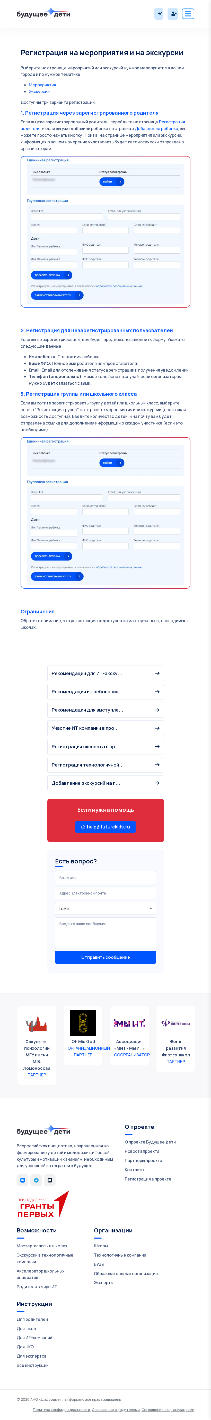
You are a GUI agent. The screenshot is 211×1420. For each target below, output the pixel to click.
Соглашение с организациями (168, 1409)
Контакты (134, 1170)
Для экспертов (32, 1356)
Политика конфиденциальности (61, 1409)
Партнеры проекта (143, 1160)
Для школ (26, 1328)
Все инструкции (33, 1365)
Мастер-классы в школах (42, 1246)
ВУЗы (99, 1264)
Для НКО (25, 1347)
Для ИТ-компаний (34, 1337)
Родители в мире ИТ (37, 1286)
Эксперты (103, 1282)
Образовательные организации (126, 1273)
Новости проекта (142, 1151)
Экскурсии (39, 91)
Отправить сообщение (105, 957)
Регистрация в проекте (148, 1179)
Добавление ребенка (156, 128)
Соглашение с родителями (116, 1409)
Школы (101, 1246)
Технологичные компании (120, 1255)
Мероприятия (42, 85)
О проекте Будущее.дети (150, 1142)
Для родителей (32, 1319)
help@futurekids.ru (108, 827)
